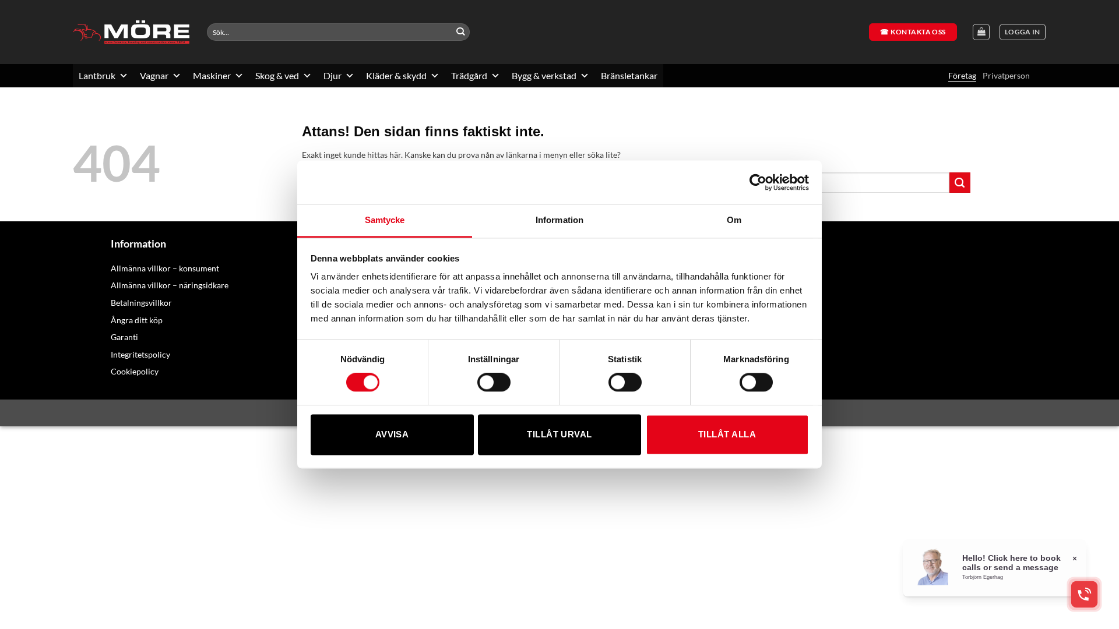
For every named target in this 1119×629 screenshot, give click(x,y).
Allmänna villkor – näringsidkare (169, 285)
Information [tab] (559, 220)
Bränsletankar (629, 75)
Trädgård (469, 75)
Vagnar (154, 75)
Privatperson (1006, 75)
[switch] (494, 382)
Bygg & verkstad (544, 75)
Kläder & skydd (396, 75)
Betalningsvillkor (141, 303)
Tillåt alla (727, 434)
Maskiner (212, 75)
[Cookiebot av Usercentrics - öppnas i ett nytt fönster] (758, 182)
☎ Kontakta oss (913, 31)
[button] (1023, 32)
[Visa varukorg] (981, 32)
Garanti (124, 337)
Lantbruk (97, 75)
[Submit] (461, 32)
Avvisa (392, 434)
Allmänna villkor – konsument (165, 268)
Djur (332, 75)
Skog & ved (277, 75)
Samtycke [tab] (385, 220)
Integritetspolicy (140, 354)
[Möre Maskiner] (131, 32)
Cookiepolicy (135, 371)
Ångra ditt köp (137, 320)
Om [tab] (734, 220)
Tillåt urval (559, 434)
